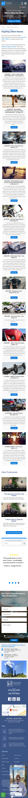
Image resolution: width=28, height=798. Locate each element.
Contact (4, 768)
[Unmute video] (18, 778)
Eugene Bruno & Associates (6, 3)
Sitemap (5, 751)
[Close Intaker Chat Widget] (26, 763)
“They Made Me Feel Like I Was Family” (14, 494)
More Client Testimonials (14, 532)
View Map (6, 652)
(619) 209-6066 (14, 690)
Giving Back (17, 761)
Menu (25, 3)
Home (2, 27)
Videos (15, 765)
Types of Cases (5, 761)
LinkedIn (14, 699)
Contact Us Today (14, 21)
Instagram (18, 699)
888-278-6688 (22, 3)
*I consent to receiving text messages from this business (14, 636)
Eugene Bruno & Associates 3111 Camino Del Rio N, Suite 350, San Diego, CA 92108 (14, 710)
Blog (3, 726)
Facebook (9, 699)
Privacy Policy (5, 771)
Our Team (16, 758)
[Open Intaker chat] (12, 797)
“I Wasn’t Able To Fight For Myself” (14, 520)
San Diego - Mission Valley (14, 718)
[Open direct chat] (24, 763)
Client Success (17, 755)
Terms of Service (6, 774)
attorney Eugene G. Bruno (8, 46)
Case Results (5, 758)
